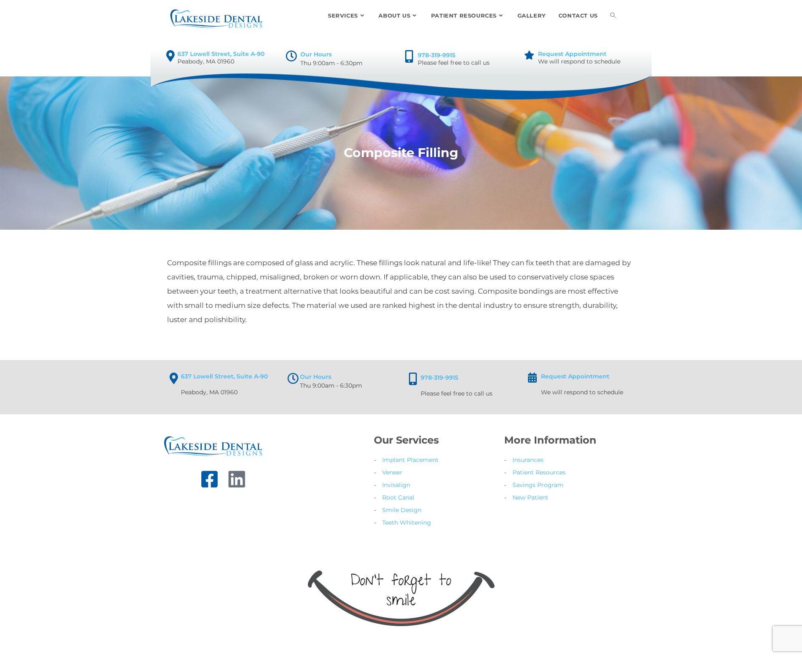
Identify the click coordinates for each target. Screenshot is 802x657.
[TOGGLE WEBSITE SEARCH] (613, 15)
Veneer (392, 472)
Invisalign (396, 485)
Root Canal (398, 497)
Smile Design (401, 510)
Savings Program (538, 485)
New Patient (530, 497)
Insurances (528, 460)
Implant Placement (410, 460)
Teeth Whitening (406, 522)
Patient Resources (539, 472)
